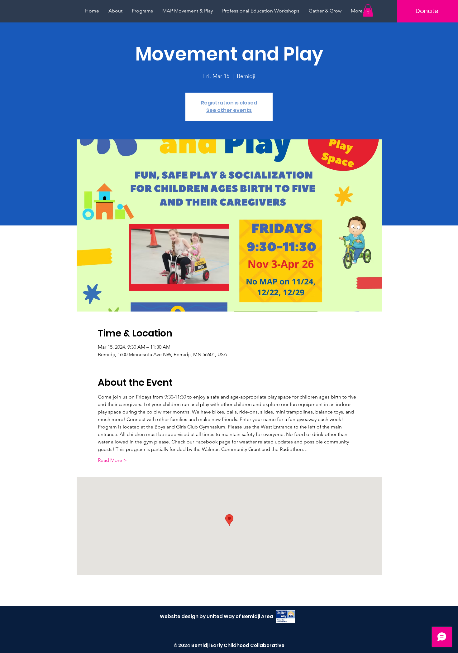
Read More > (112, 460)
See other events (229, 110)
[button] (368, 10)
